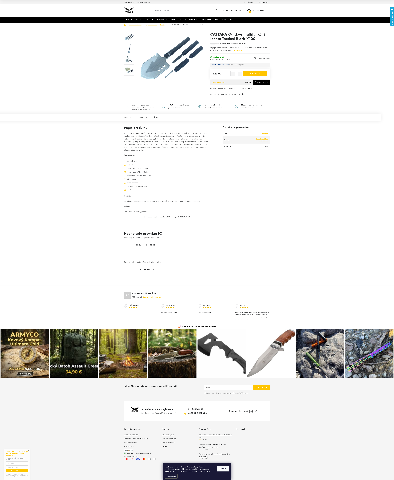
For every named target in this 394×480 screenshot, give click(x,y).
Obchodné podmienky (131, 435)
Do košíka (255, 74)
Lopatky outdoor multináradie (262, 140)
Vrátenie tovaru (129, 446)
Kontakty (164, 446)
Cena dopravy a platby (169, 439)
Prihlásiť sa (261, 387)
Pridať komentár (145, 270)
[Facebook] (246, 411)
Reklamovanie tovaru (130, 442)
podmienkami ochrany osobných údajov (235, 393)
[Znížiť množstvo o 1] (233, 74)
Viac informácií (204, 471)
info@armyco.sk (195, 408)
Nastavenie (171, 476)
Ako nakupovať (129, 2)
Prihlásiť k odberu (17, 471)
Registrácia (264, 2)
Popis (126, 117)
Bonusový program (143, 2)
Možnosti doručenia (263, 58)
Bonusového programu (236, 65)
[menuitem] (134, 20)
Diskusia (155, 117)
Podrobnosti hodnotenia (238, 44)
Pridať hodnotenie (145, 245)
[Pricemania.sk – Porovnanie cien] (128, 450)
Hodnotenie (140, 117)
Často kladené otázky (168, 442)
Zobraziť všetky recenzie (152, 297)
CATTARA (250, 88)
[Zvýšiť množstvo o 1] (240, 74)
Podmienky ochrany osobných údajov (136, 439)
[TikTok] (256, 411)
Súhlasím (222, 468)
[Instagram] (251, 411)
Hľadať (216, 10)
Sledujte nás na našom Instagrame (199, 326)
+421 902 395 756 (234, 10)
